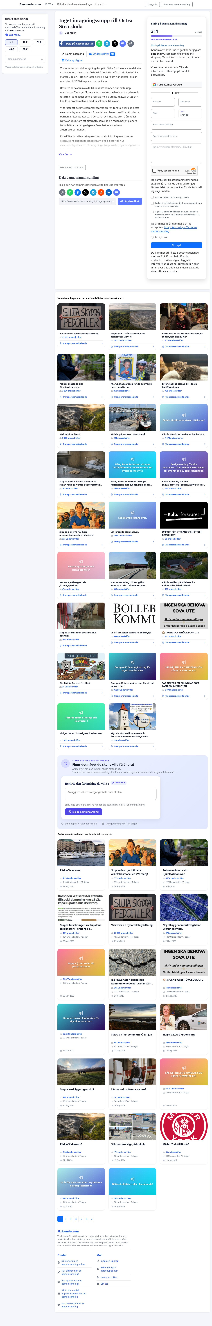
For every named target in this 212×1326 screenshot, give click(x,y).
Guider (62, 1255)
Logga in (152, 4)
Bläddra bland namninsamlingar (74, 4)
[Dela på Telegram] (107, 43)
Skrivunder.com (30, 4)
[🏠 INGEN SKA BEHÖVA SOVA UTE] (184, 624)
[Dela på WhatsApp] (99, 43)
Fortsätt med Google (169, 84)
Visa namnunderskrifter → (164, 39)
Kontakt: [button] (100, 4)
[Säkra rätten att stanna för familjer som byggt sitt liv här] (184, 326)
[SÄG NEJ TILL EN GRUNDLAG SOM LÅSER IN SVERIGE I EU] (184, 676)
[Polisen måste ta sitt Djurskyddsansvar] (81, 377)
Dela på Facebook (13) (79, 43)
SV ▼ (51, 4)
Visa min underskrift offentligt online (172, 197)
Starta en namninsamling (177, 4)
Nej (165, 237)
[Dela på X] (115, 43)
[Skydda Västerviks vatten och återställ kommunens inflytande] (132, 726)
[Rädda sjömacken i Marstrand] (132, 426)
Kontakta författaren (73, 167)
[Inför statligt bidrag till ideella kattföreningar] (184, 377)
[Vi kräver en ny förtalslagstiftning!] (81, 325)
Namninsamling (74, 54)
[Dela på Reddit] (101, 192)
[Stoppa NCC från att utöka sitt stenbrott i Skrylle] (132, 326)
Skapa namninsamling (85, 811)
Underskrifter (103, 54)
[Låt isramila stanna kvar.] (132, 523)
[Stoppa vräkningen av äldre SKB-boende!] (81, 626)
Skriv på (176, 245)
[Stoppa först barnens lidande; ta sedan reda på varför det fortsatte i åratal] (81, 474)
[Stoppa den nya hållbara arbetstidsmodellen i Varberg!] (81, 525)
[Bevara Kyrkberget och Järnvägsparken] (81, 575)
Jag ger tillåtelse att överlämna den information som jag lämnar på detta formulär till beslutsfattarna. (177, 214)
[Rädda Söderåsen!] (81, 426)
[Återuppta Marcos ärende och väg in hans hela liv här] (132, 377)
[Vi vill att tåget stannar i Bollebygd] (132, 624)
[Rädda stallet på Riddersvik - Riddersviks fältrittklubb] (184, 575)
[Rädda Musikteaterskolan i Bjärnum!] (184, 426)
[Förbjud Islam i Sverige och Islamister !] (81, 726)
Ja (156, 237)
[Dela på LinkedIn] (109, 192)
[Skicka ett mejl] (123, 43)
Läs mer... (14, 34)
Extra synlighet (74, 60)
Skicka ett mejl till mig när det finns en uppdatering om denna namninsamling (178, 204)
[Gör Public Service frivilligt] (81, 674)
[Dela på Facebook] (77, 192)
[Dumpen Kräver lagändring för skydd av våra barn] (132, 676)
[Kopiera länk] (130, 43)
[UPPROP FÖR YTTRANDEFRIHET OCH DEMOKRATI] (184, 525)
